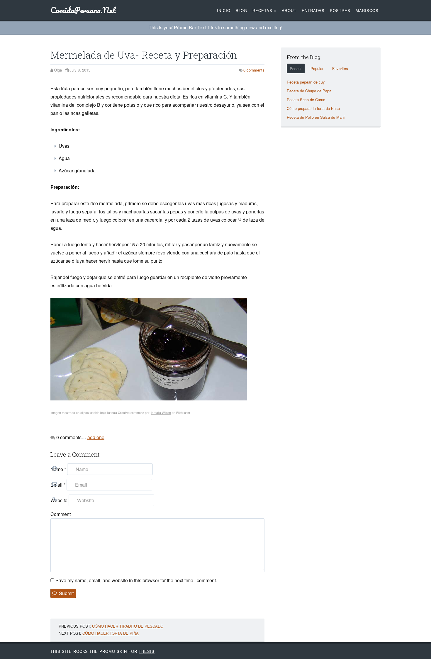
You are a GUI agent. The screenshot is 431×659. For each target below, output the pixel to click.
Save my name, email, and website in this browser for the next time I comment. (136, 580)
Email (57, 484)
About (289, 10)
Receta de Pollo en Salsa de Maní (316, 117)
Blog (241, 10)
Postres (340, 10)
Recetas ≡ (264, 10)
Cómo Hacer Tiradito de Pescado (127, 626)
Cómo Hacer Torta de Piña (110, 633)
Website (58, 500)
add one (95, 437)
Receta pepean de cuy (306, 82)
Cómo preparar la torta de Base (313, 108)
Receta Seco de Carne (306, 99)
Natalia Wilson (161, 412)
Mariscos (367, 10)
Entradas (313, 10)
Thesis (147, 651)
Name (58, 469)
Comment (60, 514)
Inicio (223, 10)
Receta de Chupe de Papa (309, 91)
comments (253, 70)
